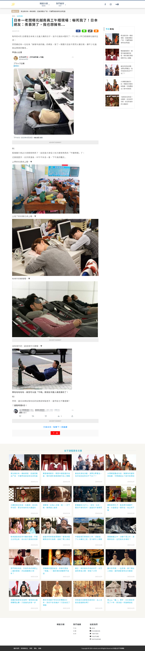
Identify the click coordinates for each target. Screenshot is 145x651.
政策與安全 (24, 648)
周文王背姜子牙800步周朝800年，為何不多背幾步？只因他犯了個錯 (56, 602)
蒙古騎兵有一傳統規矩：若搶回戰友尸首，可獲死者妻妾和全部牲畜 (43, 11)
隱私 (35, 648)
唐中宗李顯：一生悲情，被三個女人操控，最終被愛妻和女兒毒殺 (120, 569)
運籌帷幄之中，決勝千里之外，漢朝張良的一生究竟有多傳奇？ (120, 537)
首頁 (13, 16)
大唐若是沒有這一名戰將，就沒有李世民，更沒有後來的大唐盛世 (24, 506)
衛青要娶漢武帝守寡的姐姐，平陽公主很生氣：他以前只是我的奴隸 (24, 537)
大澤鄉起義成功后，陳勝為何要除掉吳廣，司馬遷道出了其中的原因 (120, 474)
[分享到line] (84, 31)
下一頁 (55, 433)
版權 (39, 648)
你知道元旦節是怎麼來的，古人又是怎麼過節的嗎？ (88, 601)
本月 (74, 634)
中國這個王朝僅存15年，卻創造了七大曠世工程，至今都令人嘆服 (88, 537)
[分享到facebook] (78, 31)
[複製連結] (90, 31)
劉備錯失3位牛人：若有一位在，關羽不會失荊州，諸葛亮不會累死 (88, 506)
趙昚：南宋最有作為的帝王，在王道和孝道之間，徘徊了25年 (88, 569)
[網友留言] (96, 31)
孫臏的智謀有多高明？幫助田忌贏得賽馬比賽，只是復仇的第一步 (24, 601)
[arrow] (19, 4)
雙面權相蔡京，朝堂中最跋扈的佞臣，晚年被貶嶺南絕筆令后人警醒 (56, 474)
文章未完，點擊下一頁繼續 (55, 427)
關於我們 (16, 648)
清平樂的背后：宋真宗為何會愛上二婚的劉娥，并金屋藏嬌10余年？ (24, 571)
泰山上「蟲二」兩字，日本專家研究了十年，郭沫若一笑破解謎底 (120, 601)
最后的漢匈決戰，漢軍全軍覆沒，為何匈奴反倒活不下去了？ (88, 474)
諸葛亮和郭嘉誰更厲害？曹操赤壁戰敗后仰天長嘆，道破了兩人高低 (56, 537)
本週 (74, 631)
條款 (31, 648)
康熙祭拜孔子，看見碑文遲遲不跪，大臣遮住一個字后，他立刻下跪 (120, 507)
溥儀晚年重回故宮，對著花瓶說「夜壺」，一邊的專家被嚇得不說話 (56, 571)
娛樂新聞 (20, 16)
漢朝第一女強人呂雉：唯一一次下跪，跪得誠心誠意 (56, 506)
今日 (74, 628)
